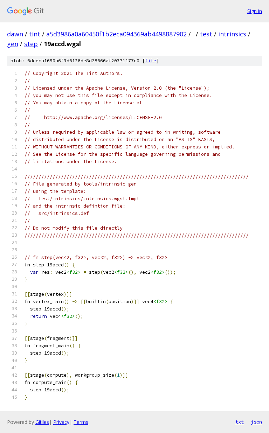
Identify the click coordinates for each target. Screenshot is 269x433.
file (150, 61)
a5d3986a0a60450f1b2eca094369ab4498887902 (116, 34)
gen (12, 44)
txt (239, 422)
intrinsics (232, 34)
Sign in (254, 11)
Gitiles (42, 422)
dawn (15, 34)
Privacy (61, 422)
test (206, 34)
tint (34, 34)
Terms (81, 422)
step (31, 44)
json (256, 422)
